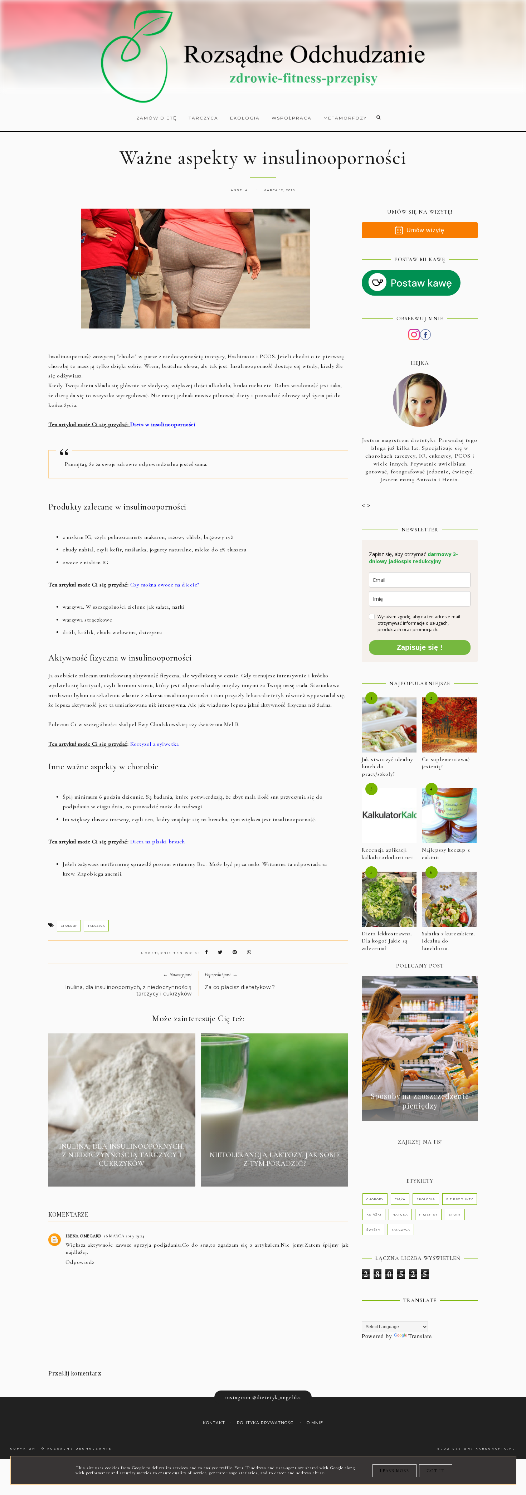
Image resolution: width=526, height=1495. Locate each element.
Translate (420, 1336)
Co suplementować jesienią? (446, 763)
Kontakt (214, 1423)
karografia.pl (496, 1448)
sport (455, 1214)
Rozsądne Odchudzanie (79, 1448)
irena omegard (83, 1235)
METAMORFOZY (345, 118)
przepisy (428, 1214)
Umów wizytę (425, 230)
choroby (69, 925)
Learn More (394, 1470)
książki (373, 1214)
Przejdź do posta (122, 1176)
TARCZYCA (203, 118)
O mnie (315, 1423)
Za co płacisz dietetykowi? (240, 987)
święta (373, 1229)
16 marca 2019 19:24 (124, 1235)
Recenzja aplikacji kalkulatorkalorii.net (388, 854)
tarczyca (96, 925)
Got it (436, 1470)
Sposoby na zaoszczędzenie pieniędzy (420, 1100)
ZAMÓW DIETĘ (156, 118)
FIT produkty (459, 1199)
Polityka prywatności (266, 1423)
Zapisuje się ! (420, 647)
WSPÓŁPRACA (292, 118)
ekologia (426, 1199)
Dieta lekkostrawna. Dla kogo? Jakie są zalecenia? (387, 940)
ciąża (400, 1199)
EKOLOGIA (245, 118)
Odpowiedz (79, 1262)
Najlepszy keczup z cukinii (446, 854)
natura (400, 1214)
